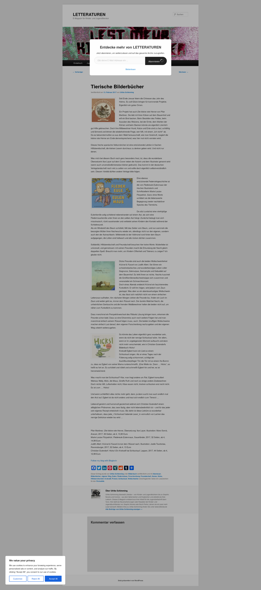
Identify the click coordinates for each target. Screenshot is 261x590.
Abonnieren (154, 61)
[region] (35, 570)
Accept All (53, 578)
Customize (17, 578)
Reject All (36, 578)
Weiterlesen (130, 69)
